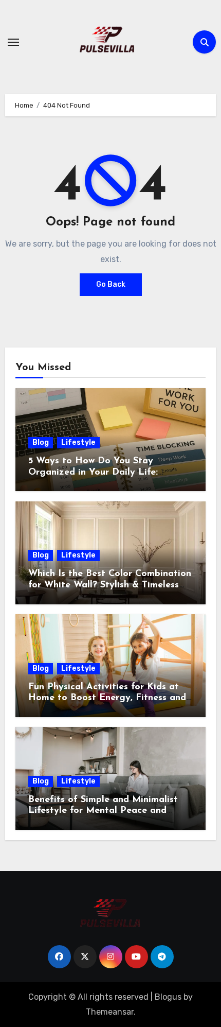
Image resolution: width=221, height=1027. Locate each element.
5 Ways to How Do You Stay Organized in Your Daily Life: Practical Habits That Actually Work (109, 472)
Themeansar (110, 1012)
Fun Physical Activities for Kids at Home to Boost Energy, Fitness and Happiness (107, 698)
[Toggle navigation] (13, 42)
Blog (40, 442)
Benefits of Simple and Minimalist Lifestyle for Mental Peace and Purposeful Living (103, 811)
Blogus (168, 997)
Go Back (110, 284)
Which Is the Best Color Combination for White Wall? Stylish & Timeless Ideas (109, 585)
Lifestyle (78, 442)
